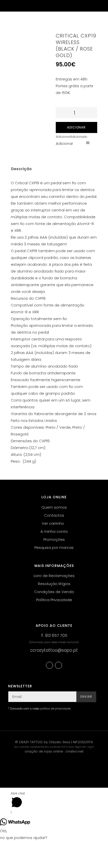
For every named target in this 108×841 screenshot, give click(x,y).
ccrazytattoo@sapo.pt (54, 650)
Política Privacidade (54, 599)
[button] (71, 137)
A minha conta (54, 531)
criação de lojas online (44, 751)
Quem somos (54, 507)
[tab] (50, 169)
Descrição (21, 168)
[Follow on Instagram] (58, 665)
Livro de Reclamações (54, 575)
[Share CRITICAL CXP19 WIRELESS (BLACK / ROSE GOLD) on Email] (87, 142)
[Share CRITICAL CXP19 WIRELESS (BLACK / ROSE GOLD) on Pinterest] (78, 142)
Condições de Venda (54, 591)
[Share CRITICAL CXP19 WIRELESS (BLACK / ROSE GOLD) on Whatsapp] (60, 152)
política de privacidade (55, 709)
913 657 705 (56, 635)
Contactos (54, 515)
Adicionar (76, 127)
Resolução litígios (54, 583)
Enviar (86, 696)
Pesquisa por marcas (54, 547)
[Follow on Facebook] (49, 665)
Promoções (54, 539)
